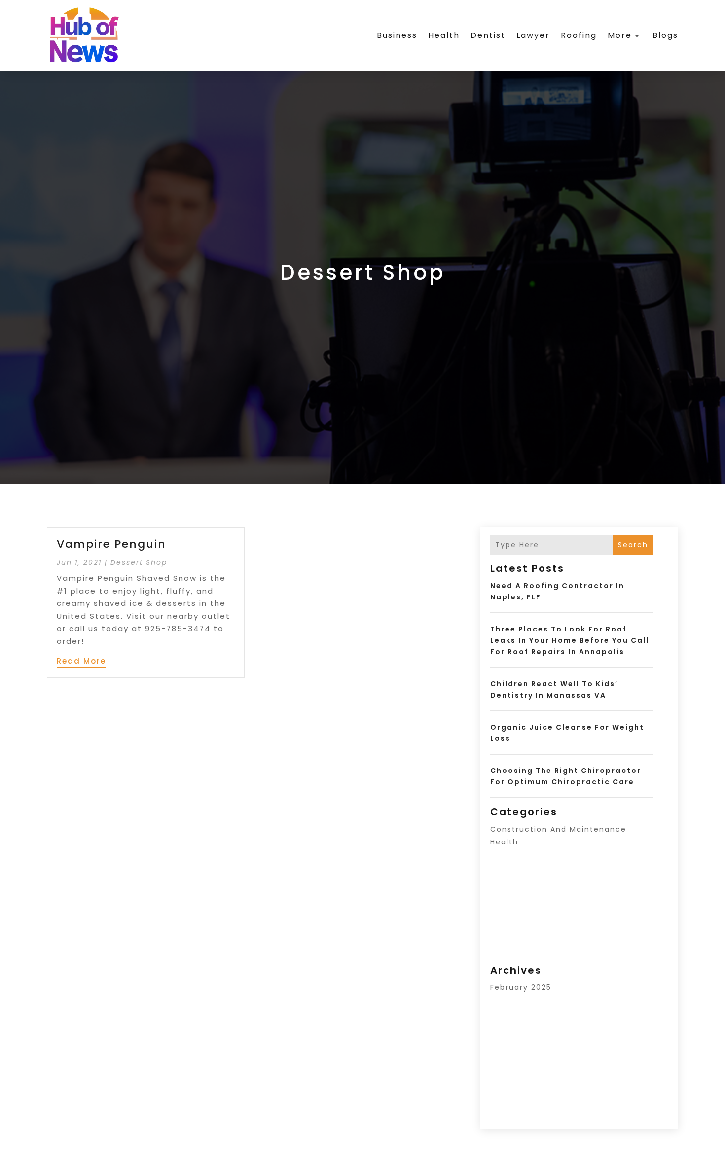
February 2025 (520, 987)
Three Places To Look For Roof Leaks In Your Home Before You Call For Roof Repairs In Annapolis (569, 640)
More (620, 35)
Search (633, 545)
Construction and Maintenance (558, 829)
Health (444, 35)
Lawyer (533, 35)
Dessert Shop (138, 562)
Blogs (665, 35)
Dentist (488, 35)
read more (81, 661)
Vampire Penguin (111, 544)
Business (397, 35)
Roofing (579, 35)
